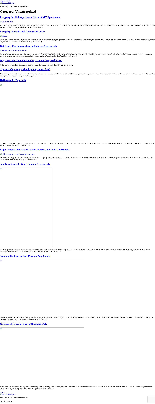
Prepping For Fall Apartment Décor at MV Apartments (30, 17)
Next (2, 392)
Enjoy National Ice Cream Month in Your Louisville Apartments (34, 149)
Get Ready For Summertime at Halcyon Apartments (28, 46)
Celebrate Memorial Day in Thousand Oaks (23, 323)
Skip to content (5, 1)
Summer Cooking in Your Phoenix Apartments (25, 256)
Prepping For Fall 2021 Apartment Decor (22, 31)
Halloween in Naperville (13, 80)
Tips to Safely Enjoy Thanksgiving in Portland (25, 69)
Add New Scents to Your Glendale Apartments (25, 164)
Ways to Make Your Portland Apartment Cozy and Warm (31, 60)
